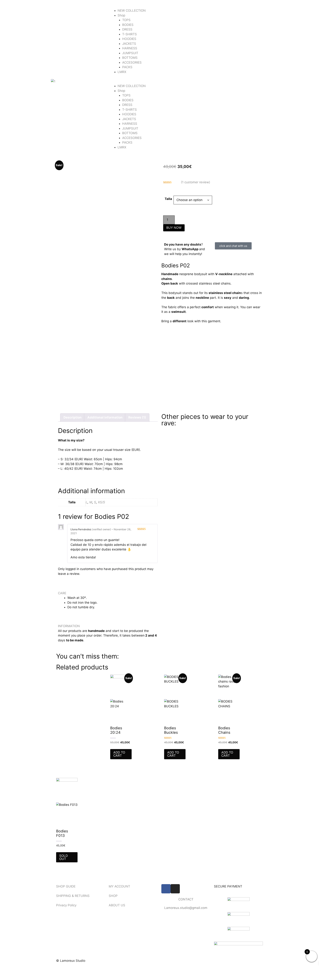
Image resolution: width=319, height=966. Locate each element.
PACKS (127, 67)
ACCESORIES (132, 62)
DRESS (127, 29)
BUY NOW (173, 227)
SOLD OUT (63, 857)
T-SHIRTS (129, 34)
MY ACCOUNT (119, 886)
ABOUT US (117, 905)
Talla (168, 199)
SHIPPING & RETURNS (73, 896)
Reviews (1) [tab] (137, 417)
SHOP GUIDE (66, 886)
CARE (62, 593)
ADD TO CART (119, 754)
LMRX (122, 72)
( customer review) (195, 182)
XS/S (101, 502)
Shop (121, 15)
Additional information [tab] (105, 417)
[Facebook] (166, 888)
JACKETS (129, 43)
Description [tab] (73, 417)
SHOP (113, 896)
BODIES (127, 25)
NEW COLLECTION (132, 10)
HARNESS (129, 48)
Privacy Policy (66, 905)
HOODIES (129, 39)
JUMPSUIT (130, 53)
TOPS (126, 20)
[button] (159, 81)
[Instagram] (175, 888)
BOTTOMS (130, 57)
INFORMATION (69, 626)
